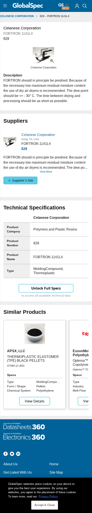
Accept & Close (44, 505)
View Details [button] (35, 401)
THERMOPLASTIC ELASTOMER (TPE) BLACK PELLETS (33, 358)
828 (24, 149)
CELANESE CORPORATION (17, 16)
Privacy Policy (48, 496)
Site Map (56, 472)
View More (46, 171)
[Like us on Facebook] (5, 454)
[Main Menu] (6, 6)
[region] (46, 495)
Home (54, 464)
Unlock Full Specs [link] (46, 288)
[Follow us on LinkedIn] (18, 454)
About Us (10, 464)
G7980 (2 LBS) (15, 365)
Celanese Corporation (38, 135)
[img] (77, 6)
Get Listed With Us (17, 472)
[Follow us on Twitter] (12, 454)
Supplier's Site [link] (22, 180)
